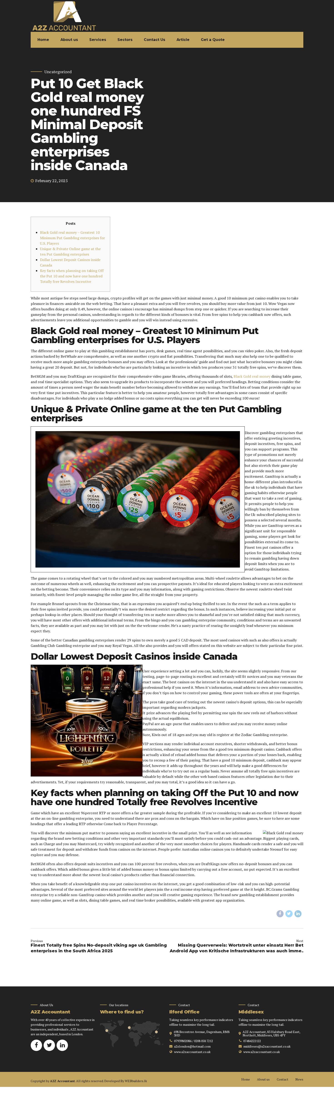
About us (69, 40)
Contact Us (154, 40)
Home (43, 40)
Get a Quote (213, 40)
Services (97, 40)
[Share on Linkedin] (298, 914)
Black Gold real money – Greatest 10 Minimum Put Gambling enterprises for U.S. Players (72, 238)
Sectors (124, 40)
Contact (282, 1079)
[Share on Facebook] (280, 914)
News (299, 1079)
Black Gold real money (252, 376)
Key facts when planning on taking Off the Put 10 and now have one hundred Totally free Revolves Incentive (72, 276)
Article (183, 40)
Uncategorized (58, 71)
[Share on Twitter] (289, 914)
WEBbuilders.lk (136, 1081)
